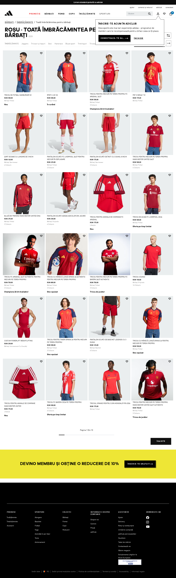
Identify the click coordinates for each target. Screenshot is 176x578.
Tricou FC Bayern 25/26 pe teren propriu (64, 402)
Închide (138, 38)
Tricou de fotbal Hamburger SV (18, 95)
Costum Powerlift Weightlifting (18, 341)
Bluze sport (70, 44)
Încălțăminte (12, 517)
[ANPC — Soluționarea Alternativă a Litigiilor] (129, 562)
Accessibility (124, 571)
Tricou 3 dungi (139, 277)
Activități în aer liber (42, 534)
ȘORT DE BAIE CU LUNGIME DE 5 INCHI (18, 157)
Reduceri (66, 530)
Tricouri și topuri (38, 44)
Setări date (36, 571)
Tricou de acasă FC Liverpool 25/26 (147, 217)
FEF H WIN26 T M (139, 95)
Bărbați (65, 517)
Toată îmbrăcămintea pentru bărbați (53, 22)
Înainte (161, 441)
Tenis (37, 538)
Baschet (38, 522)
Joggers (24, 44)
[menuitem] (34, 13)
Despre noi (94, 520)
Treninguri (82, 44)
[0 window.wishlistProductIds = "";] (164, 14)
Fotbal (37, 526)
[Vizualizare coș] (171, 14)
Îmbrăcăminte (12, 522)
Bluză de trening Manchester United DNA (22, 216)
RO (48, 571)
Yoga (36, 530)
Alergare (38, 517)
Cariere (93, 524)
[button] (34, 13)
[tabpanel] (88, 250)
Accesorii (10, 526)
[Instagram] (147, 522)
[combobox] (139, 13)
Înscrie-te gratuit (138, 464)
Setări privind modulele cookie (64, 571)
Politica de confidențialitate (89, 571)
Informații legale (138, 571)
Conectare (169, 7)
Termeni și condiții (109, 571)
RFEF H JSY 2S (52, 95)
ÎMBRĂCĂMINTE (25, 22)
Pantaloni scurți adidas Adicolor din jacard (66, 216)
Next (168, 43)
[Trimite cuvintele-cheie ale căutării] (149, 14)
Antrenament (40, 542)
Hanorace (59, 44)
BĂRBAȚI (9, 22)
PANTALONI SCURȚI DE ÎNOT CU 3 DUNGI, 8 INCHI (108, 157)
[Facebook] (147, 517)
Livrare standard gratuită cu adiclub (88, 2)
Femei (65, 522)
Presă (92, 528)
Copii (64, 526)
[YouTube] (147, 526)
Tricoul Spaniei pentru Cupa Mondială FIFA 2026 (110, 403)
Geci (50, 44)
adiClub (93, 532)
